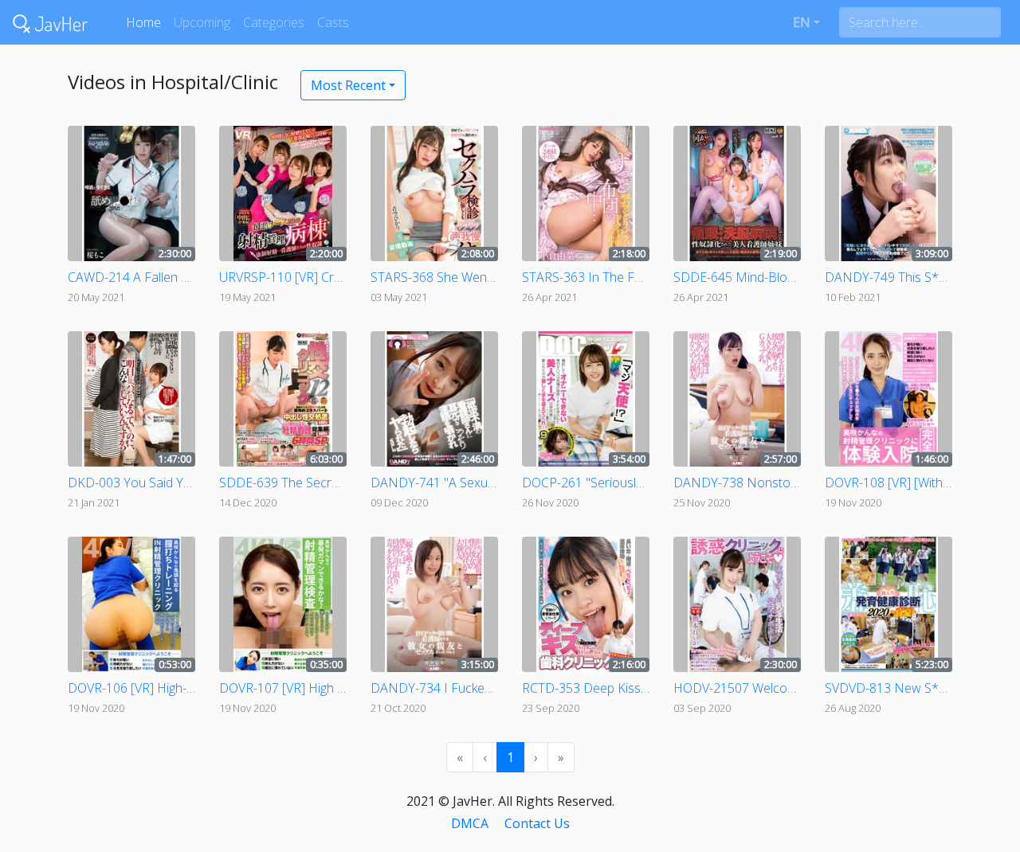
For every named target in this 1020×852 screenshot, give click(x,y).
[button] (806, 22)
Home (143, 22)
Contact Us (537, 823)
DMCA (469, 823)
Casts (333, 22)
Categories (273, 22)
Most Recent (348, 85)
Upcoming (202, 22)
